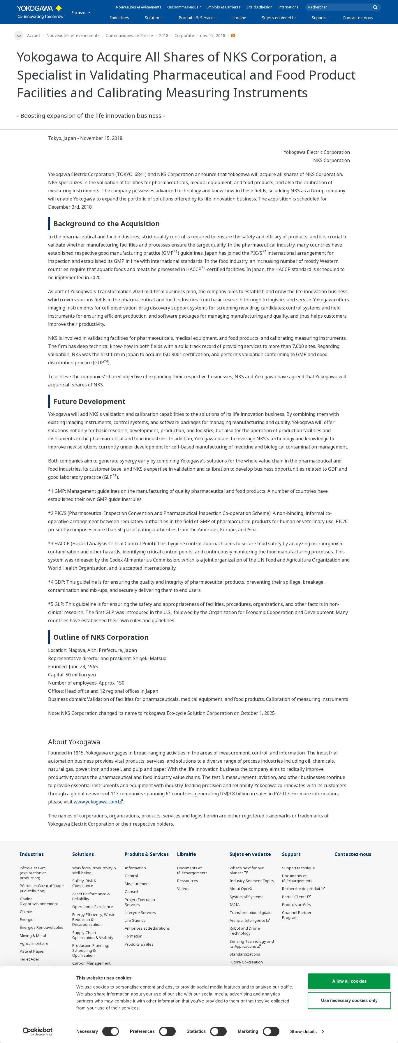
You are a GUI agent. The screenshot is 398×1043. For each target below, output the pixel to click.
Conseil (131, 891)
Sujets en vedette (279, 17)
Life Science (135, 920)
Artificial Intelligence (247, 920)
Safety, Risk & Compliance (84, 883)
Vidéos (183, 888)
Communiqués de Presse (129, 35)
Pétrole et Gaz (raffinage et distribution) (42, 888)
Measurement (137, 883)
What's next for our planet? (247, 870)
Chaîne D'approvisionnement (39, 901)
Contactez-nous (358, 17)
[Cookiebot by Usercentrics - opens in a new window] (37, 1031)
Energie (27, 919)
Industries (119, 17)
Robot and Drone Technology (245, 931)
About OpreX (241, 888)
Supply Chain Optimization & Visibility (92, 935)
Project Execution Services (140, 902)
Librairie (238, 17)
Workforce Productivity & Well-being (94, 870)
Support (319, 17)
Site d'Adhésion (259, 7)
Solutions (154, 17)
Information (135, 867)
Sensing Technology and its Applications (252, 944)
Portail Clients (294, 896)
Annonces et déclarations (147, 928)
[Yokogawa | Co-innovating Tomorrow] (41, 12)
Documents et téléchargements (192, 870)
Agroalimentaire (34, 943)
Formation (133, 936)
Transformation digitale (251, 912)
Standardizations (245, 954)
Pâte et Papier (32, 951)
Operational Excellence (92, 906)
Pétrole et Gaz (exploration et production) (33, 872)
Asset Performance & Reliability (91, 896)
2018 (163, 35)
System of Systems (246, 896)
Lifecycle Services (140, 912)
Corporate (184, 35)
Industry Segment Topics (252, 880)
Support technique (298, 867)
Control (131, 875)
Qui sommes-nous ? (184, 7)
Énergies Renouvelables (41, 927)
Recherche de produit (301, 888)
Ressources (187, 880)
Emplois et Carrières (224, 7)
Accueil (33, 35)
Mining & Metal (33, 935)
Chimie (26, 911)
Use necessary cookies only (349, 1000)
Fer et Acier (29, 959)
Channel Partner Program (296, 915)
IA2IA (234, 904)
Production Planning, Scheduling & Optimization (90, 950)
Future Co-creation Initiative (246, 964)
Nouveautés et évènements (138, 7)
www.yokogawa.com (95, 801)
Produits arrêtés (139, 944)
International (289, 7)
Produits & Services (197, 17)
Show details (303, 1031)
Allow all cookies (349, 981)
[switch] (167, 1031)
